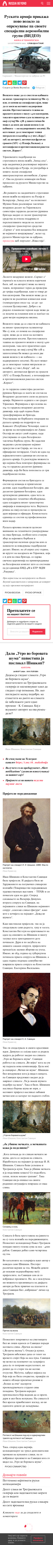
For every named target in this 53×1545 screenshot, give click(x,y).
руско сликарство (15, 1466)
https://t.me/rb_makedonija (32, 762)
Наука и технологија (26, 40)
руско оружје (33, 592)
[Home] (5, 3)
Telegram (40, 88)
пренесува (8, 241)
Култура (26, 667)
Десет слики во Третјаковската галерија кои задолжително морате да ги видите (25, 1493)
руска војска (12, 592)
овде (17, 1512)
